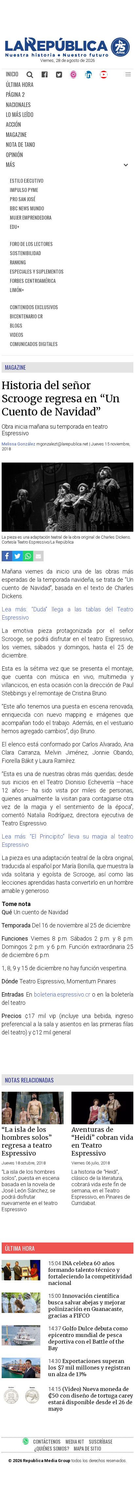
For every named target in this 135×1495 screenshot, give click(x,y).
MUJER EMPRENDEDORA (30, 217)
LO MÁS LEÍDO (19, 115)
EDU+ (14, 226)
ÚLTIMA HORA (19, 85)
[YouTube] (104, 74)
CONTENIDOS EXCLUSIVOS (34, 307)
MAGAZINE (16, 135)
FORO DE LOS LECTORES (31, 243)
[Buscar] (30, 74)
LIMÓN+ (17, 289)
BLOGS (16, 325)
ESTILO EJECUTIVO (26, 180)
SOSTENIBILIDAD (25, 253)
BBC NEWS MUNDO (27, 208)
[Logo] (67, 55)
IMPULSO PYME (24, 189)
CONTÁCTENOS (47, 1441)
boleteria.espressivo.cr (61, 994)
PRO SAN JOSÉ (22, 199)
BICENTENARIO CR (26, 316)
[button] (128, 74)
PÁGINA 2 (15, 94)
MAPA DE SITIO (87, 1448)
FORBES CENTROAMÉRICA (33, 280)
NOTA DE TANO (20, 144)
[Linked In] (88, 74)
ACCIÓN (13, 124)
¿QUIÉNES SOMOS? (51, 1448)
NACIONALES (18, 105)
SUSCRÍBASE (100, 1441)
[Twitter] (59, 74)
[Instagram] (73, 74)
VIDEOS (16, 334)
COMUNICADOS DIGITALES (34, 343)
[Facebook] (44, 74)
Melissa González (19, 443)
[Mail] (38, 556)
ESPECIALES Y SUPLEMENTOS (37, 271)
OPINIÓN (14, 155)
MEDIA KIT (75, 1441)
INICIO (12, 74)
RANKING (18, 262)
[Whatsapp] (28, 556)
